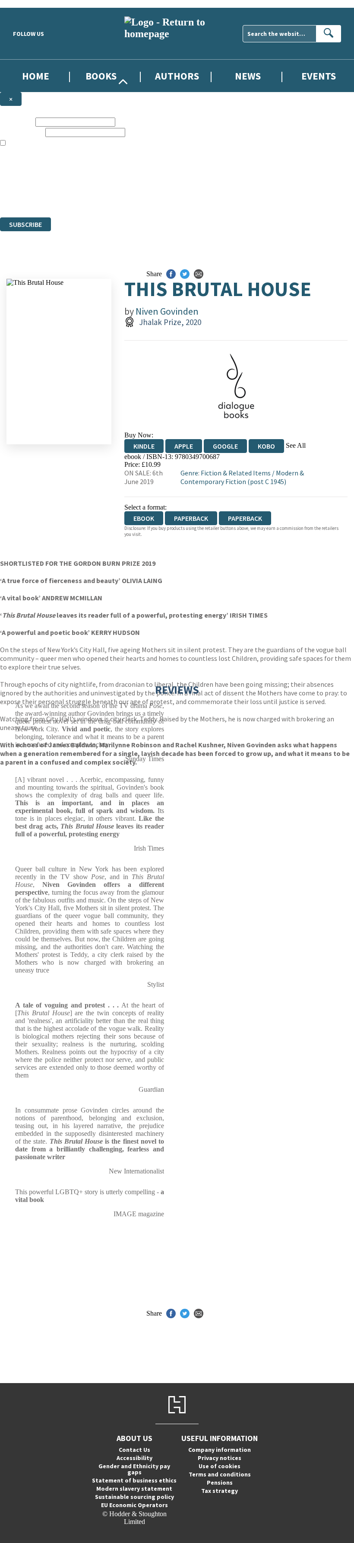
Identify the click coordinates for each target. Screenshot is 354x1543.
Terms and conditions (220, 1474)
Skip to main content (28, 3)
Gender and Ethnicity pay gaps (134, 1469)
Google (225, 446)
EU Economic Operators (134, 1505)
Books (101, 76)
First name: (17, 121)
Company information (219, 1450)
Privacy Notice (170, 197)
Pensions (220, 1482)
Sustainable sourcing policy (134, 1497)
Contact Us (134, 1450)
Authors (177, 76)
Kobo (266, 446)
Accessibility (134, 1458)
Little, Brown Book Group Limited (107, 182)
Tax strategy (219, 1491)
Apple (183, 446)
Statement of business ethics (134, 1480)
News (248, 76)
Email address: (22, 132)
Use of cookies (219, 1466)
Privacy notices (219, 1458)
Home (35, 76)
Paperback (191, 518)
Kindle (144, 446)
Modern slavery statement (134, 1488)
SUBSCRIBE (25, 224)
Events (318, 76)
